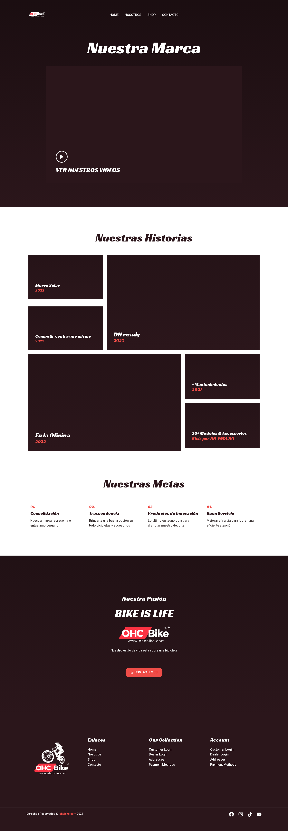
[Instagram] (240, 814)
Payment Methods (162, 764)
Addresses (156, 759)
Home (114, 15)
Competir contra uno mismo (63, 336)
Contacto (170, 15)
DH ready (127, 334)
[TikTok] (249, 814)
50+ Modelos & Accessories (219, 433)
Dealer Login (158, 754)
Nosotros (133, 15)
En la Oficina (52, 435)
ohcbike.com (67, 813)
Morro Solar (47, 285)
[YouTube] (259, 814)
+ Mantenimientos (209, 384)
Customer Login (160, 749)
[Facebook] (231, 814)
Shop (152, 15)
